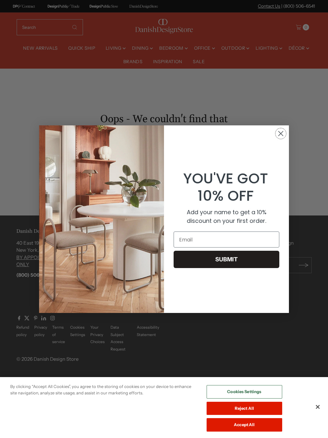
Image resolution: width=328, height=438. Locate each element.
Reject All (244, 408)
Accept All (244, 424)
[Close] (318, 407)
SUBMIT (226, 259)
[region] (164, 407)
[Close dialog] (280, 133)
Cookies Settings (244, 391)
